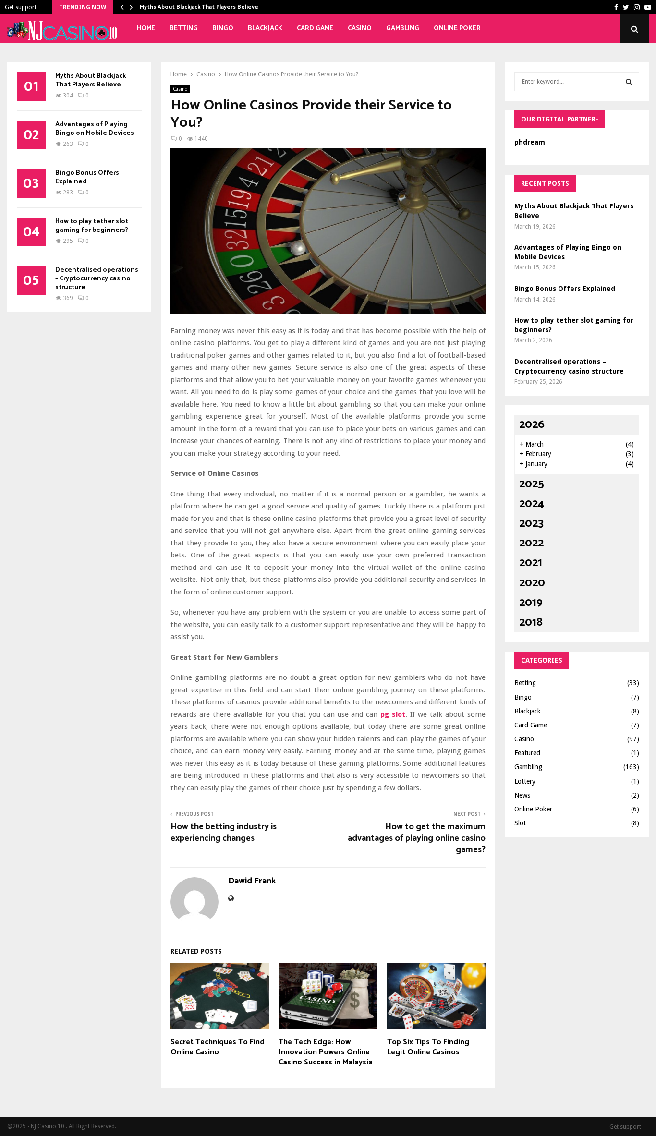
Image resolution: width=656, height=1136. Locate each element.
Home (146, 28)
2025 (531, 484)
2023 (531, 523)
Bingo (222, 28)
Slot (520, 823)
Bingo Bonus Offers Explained (87, 177)
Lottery (524, 781)
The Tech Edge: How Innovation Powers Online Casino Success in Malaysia (326, 1052)
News (522, 795)
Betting (184, 28)
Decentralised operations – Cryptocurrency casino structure (96, 279)
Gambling (402, 28)
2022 (531, 543)
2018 (531, 622)
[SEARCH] (629, 81)
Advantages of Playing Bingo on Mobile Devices (94, 129)
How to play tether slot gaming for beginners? (91, 226)
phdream (529, 142)
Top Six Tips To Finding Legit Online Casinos (428, 1047)
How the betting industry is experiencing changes (223, 833)
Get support (20, 7)
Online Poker (457, 28)
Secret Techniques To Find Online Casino (217, 1047)
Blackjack (265, 28)
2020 (532, 583)
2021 (530, 563)
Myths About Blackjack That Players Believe (199, 7)
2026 (532, 424)
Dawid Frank (252, 881)
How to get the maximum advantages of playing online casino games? (417, 838)
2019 (531, 602)
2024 (531, 504)
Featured (527, 753)
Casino (360, 28)
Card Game (315, 28)
